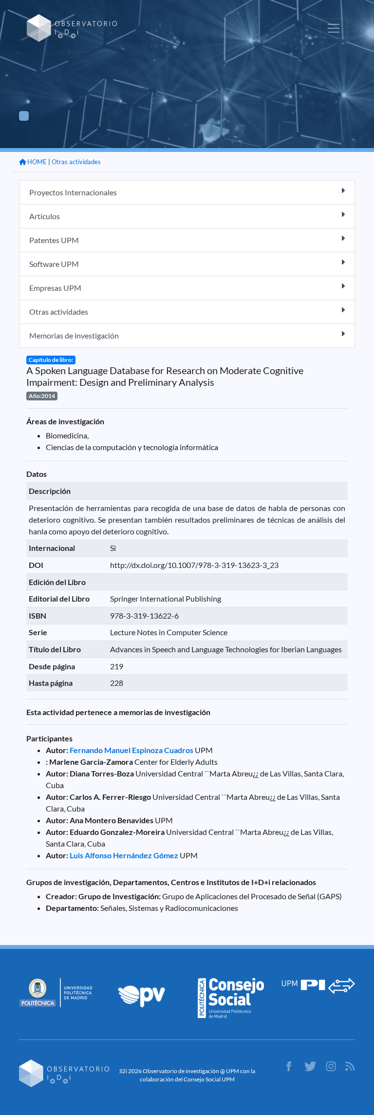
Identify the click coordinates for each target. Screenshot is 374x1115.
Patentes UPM (54, 240)
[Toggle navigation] (333, 28)
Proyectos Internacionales (73, 192)
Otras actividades (76, 162)
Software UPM (54, 263)
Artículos (44, 216)
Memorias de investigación (74, 335)
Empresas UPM (55, 287)
